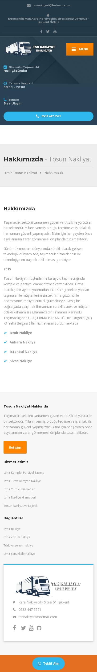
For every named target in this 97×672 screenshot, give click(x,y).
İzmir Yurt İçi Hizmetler (19, 489)
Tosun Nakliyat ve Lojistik (20, 506)
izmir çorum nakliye (17, 537)
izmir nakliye (12, 529)
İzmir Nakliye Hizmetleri (20, 497)
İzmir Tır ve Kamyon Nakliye (22, 481)
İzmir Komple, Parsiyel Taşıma (24, 473)
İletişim (15, 447)
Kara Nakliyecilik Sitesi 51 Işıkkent (44, 602)
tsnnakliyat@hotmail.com (38, 617)
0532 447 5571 (51, 116)
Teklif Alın (50, 663)
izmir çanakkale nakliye (19, 554)
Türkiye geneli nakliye (18, 545)
